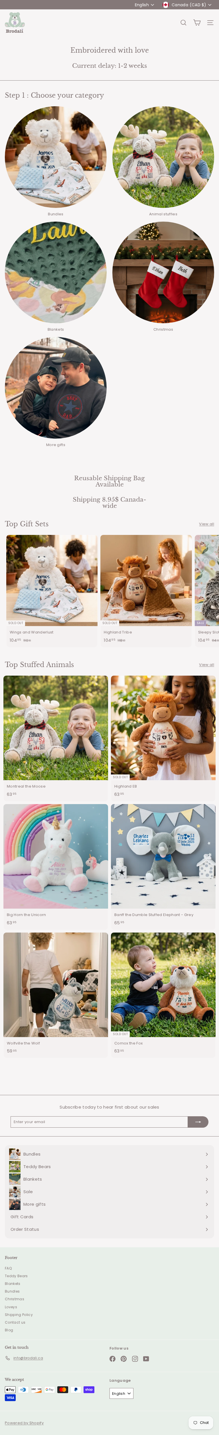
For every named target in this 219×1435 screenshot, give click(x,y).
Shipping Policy (19, 1314)
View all (206, 524)
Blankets (13, 1283)
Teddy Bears (16, 1275)
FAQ (8, 1268)
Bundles (12, 1291)
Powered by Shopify (24, 1423)
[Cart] (197, 22)
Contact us (15, 1322)
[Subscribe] (198, 1122)
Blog (9, 1330)
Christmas (14, 1299)
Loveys (11, 1307)
